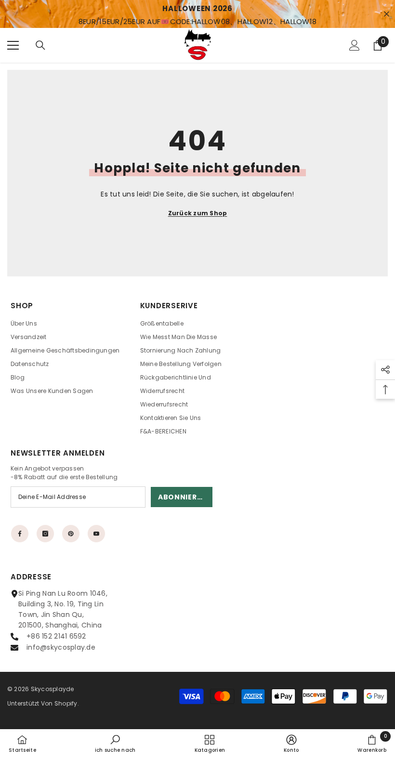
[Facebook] (20, 533)
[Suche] (40, 45)
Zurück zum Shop (197, 213)
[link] (115, 743)
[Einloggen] (354, 45)
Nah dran (386, 14)
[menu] (13, 45)
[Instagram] (45, 533)
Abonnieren (182, 497)
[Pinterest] (71, 533)
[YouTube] (96, 533)
